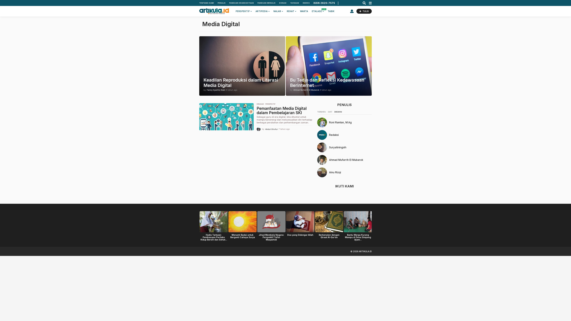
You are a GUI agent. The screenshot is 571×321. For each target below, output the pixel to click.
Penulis (222, 3)
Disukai (338, 112)
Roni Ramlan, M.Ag (340, 122)
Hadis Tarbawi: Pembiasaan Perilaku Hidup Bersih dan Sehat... (213, 237)
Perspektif (243, 11)
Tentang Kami (206, 3)
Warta (304, 11)
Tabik (331, 11)
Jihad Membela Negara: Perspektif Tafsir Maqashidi (271, 237)
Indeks (306, 3)
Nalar (277, 11)
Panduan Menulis (267, 3)
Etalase (318, 10)
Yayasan (294, 3)
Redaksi (334, 134)
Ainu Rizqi (335, 172)
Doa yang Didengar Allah (300, 235)
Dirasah (260, 104)
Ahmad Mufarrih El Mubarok (346, 159)
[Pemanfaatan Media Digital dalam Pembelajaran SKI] (226, 116)
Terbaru (321, 112)
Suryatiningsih (337, 147)
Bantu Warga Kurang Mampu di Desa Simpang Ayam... (358, 237)
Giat (330, 112)
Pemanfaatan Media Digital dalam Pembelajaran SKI (282, 110)
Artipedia (262, 11)
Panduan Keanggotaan (241, 3)
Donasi (283, 3)
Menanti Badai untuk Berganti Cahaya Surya (242, 236)
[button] (338, 3)
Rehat (290, 11)
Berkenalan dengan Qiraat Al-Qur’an (329, 236)
